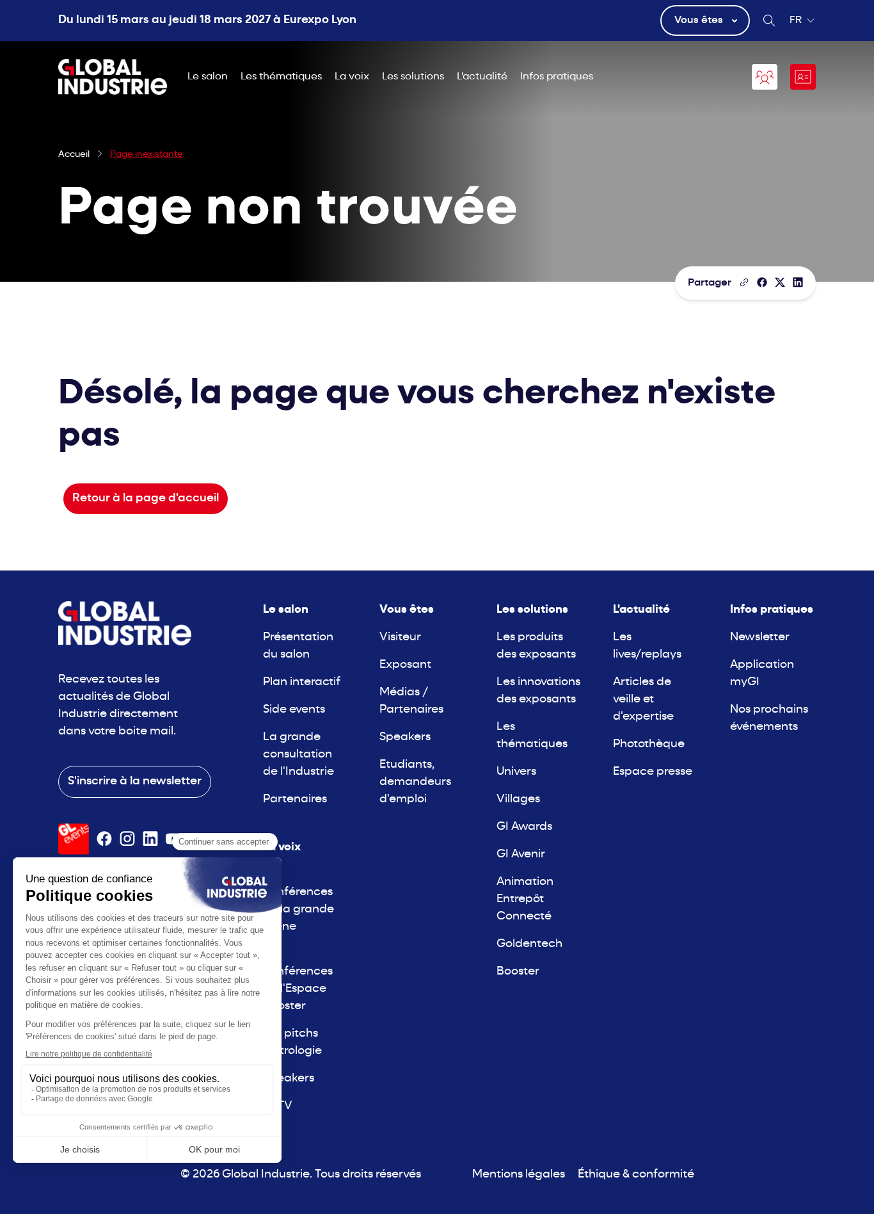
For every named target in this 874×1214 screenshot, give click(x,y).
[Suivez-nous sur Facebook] (104, 838)
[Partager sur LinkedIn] (798, 282)
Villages (518, 799)
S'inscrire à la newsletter (135, 781)
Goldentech (529, 944)
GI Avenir (521, 854)
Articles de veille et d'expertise (643, 699)
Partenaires (295, 799)
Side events (294, 710)
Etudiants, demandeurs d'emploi (415, 782)
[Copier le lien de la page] (744, 282)
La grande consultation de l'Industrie (298, 754)
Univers (516, 772)
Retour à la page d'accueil (145, 498)
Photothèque (649, 744)
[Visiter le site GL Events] (73, 839)
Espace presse (652, 772)
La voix (352, 77)
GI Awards (524, 827)
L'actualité (482, 77)
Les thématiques (281, 77)
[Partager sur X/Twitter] (780, 282)
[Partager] (762, 282)
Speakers (288, 1078)
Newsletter (760, 637)
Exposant (405, 665)
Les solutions (413, 77)
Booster (518, 972)
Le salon (207, 77)
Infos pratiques (556, 77)
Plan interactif (301, 682)
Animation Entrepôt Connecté (525, 899)
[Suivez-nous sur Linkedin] (150, 838)
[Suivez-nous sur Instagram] (127, 838)
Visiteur (400, 637)
